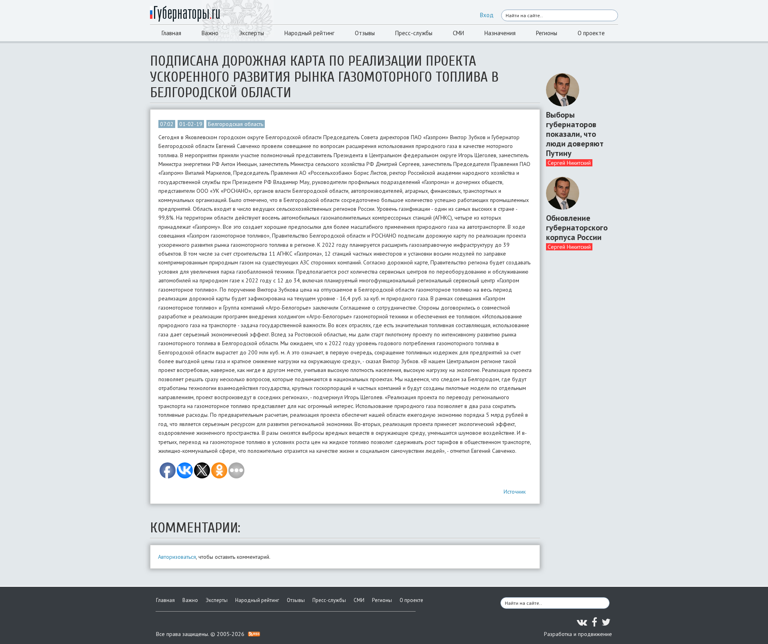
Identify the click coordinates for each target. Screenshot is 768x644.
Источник (515, 491)
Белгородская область (235, 124)
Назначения (500, 33)
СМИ (458, 33)
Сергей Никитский (569, 162)
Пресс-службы (413, 33)
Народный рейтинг (309, 33)
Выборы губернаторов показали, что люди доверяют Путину (575, 134)
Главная (171, 33)
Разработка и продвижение (578, 634)
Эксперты (251, 33)
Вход (487, 15)
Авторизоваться (177, 556)
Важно (210, 33)
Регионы (546, 33)
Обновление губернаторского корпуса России (577, 227)
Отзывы (365, 33)
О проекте (591, 33)
